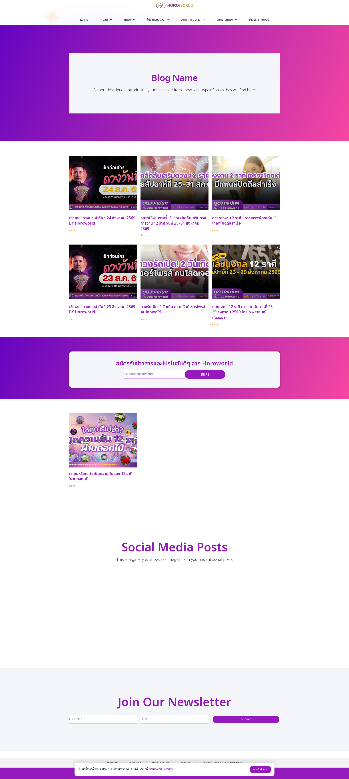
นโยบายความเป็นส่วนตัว (161, 769)
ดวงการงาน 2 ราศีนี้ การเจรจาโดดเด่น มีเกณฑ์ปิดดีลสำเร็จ (244, 220)
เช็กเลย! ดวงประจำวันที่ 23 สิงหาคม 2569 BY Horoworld (102, 309)
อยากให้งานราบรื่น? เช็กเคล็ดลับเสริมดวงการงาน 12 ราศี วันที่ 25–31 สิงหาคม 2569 (173, 223)
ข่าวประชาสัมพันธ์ (259, 20)
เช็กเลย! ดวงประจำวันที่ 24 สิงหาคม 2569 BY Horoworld (102, 220)
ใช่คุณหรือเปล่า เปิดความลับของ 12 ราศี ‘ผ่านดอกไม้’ (101, 476)
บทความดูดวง (225, 20)
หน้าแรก (84, 20)
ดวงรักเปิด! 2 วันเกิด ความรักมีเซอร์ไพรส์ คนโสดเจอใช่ (173, 309)
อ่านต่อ (72, 230)
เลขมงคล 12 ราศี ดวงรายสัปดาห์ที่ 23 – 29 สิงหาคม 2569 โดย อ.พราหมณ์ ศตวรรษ (244, 312)
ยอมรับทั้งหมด (260, 769)
